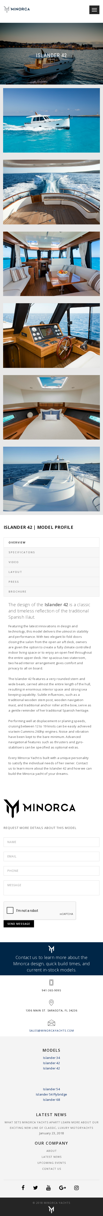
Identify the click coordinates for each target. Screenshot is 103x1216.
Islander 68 (51, 1099)
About (51, 1151)
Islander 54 (51, 1089)
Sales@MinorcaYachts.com (51, 1030)
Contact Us (51, 1168)
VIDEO (14, 562)
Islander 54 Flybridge (51, 1094)
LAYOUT (15, 572)
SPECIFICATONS (22, 552)
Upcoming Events (51, 1163)
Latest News (52, 1157)
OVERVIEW (17, 542)
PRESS (14, 581)
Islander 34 (51, 1058)
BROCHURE (18, 591)
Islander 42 (51, 1063)
